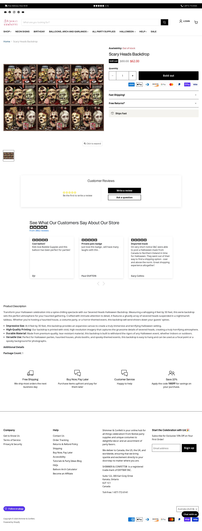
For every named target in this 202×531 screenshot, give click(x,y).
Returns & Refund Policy (65, 444)
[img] (102, 227)
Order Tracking (61, 440)
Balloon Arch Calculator (65, 469)
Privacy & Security (12, 444)
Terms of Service (11, 440)
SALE (154, 31)
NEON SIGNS (22, 31)
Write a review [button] (124, 190)
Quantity (113, 68)
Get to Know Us (11, 435)
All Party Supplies (103, 31)
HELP (142, 31)
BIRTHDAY (39, 31)
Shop (6, 31)
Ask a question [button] (124, 197)
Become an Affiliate (63, 473)
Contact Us (58, 435)
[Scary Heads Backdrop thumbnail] (8, 155)
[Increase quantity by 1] (132, 75)
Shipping (57, 448)
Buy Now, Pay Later (63, 452)
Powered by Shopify (11, 522)
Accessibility (59, 456)
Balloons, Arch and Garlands (68, 31)
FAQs (55, 465)
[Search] (164, 22)
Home (6, 41)
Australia (186, 509)
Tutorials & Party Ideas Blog (67, 460)
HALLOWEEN (127, 31)
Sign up (189, 448)
